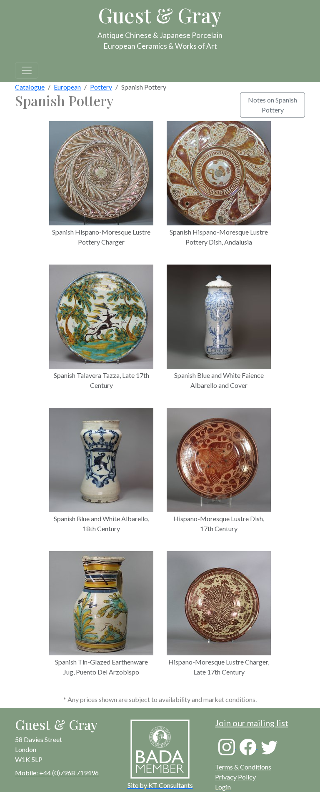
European (67, 87)
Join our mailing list (251, 723)
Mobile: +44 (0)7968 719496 (57, 773)
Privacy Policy (235, 777)
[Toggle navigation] (26, 70)
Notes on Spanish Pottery (272, 105)
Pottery (101, 87)
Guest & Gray (160, 15)
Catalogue (30, 87)
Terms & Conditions (243, 767)
